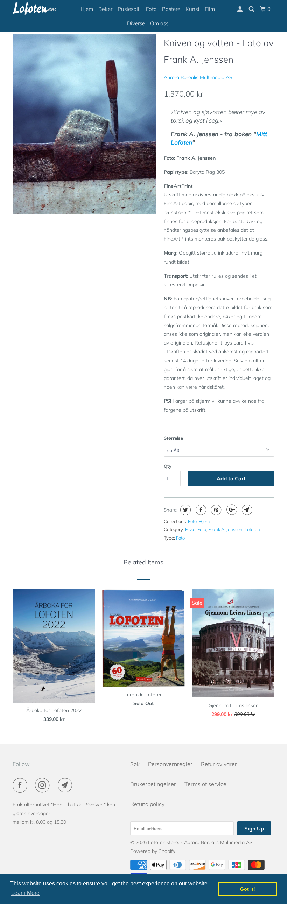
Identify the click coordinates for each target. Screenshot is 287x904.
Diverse (136, 23)
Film (210, 9)
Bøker (105, 9)
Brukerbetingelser (153, 783)
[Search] (252, 9)
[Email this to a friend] (246, 510)
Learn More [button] (25, 893)
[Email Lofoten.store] (66, 785)
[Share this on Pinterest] (215, 510)
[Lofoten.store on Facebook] (21, 785)
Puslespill (129, 9)
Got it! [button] (247, 889)
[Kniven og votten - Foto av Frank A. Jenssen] (85, 124)
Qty (168, 466)
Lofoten (252, 529)
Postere (171, 9)
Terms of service (205, 783)
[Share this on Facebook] (200, 510)
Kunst (193, 9)
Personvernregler (170, 763)
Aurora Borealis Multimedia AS (198, 77)
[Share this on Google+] (231, 510)
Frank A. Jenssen (225, 529)
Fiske (190, 529)
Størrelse (173, 438)
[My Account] (240, 9)
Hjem (86, 9)
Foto (151, 9)
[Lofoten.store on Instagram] (43, 785)
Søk (135, 763)
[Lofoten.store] (34, 8)
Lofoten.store (163, 842)
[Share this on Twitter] (184, 510)
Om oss (159, 23)
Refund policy (147, 803)
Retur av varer (219, 763)
